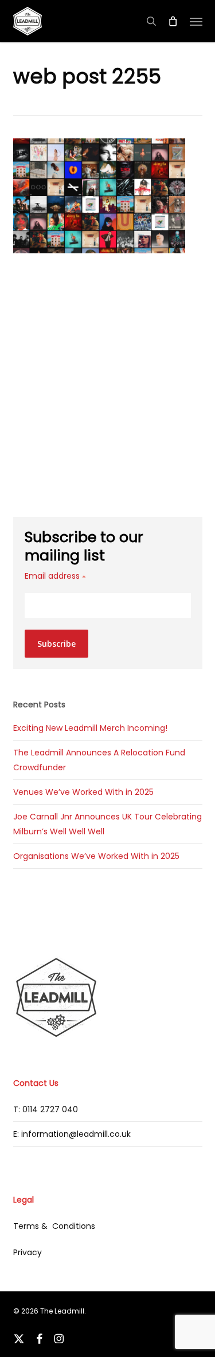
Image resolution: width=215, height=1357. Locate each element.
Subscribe (56, 643)
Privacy (27, 1252)
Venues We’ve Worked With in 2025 (83, 792)
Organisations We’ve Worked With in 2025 (96, 856)
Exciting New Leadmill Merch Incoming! (90, 728)
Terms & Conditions (54, 1226)
